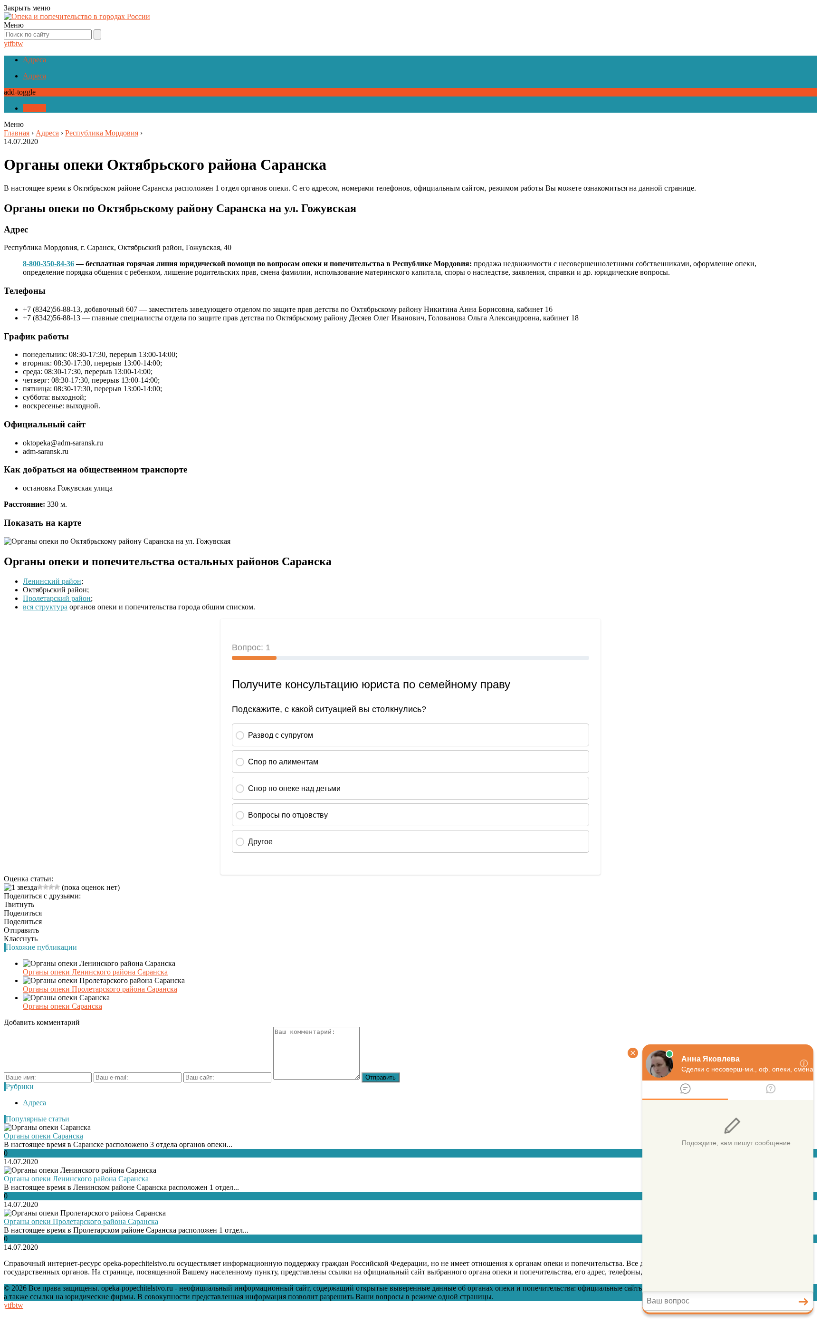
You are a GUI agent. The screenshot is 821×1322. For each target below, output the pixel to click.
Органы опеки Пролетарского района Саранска (100, 989)
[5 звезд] (57, 887)
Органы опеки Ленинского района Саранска (95, 972)
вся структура (45, 607)
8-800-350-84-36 (48, 264)
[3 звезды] (45, 887)
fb (13, 43)
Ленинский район (52, 581)
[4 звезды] (51, 887)
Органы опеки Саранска (62, 1006)
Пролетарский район (57, 598)
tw (19, 43)
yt (7, 43)
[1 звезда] (20, 887)
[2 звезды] (40, 887)
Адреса (34, 60)
